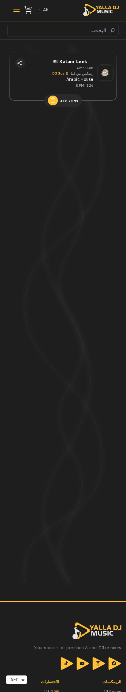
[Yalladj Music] (63, 630)
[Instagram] (99, 663)
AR (46, 10)
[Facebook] (114, 663)
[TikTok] (67, 663)
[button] (20, 63)
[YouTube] (83, 663)
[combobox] (63, 30)
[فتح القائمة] (13, 10)
